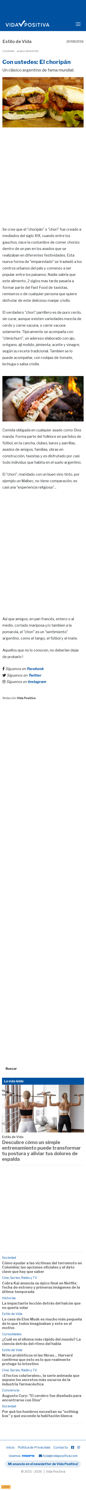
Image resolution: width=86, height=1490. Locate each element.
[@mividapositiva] (78, 1447)
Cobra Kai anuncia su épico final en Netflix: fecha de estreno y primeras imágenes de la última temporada (41, 1287)
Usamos (15, 1456)
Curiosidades (12, 1334)
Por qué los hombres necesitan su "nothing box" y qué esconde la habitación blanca (40, 1414)
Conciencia (10, 1390)
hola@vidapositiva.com (60, 1456)
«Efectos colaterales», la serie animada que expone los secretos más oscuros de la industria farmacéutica (40, 1379)
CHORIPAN (8, 51)
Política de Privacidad (34, 1447)
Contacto (60, 1447)
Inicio (10, 1447)
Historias (9, 1298)
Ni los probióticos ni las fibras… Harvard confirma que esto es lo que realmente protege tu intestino (37, 1359)
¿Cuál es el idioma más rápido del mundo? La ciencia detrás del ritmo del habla (41, 1341)
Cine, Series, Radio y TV (19, 1278)
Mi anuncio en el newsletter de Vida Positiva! (43, 1464)
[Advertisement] (43, 171)
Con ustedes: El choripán (36, 62)
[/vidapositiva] (72, 1447)
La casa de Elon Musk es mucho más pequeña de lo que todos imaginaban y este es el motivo (42, 1323)
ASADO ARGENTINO (28, 51)
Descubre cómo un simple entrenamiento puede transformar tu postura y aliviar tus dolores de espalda (41, 1150)
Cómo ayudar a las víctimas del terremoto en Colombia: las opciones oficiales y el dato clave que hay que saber (42, 1267)
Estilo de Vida (17, 41)
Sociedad (9, 1258)
